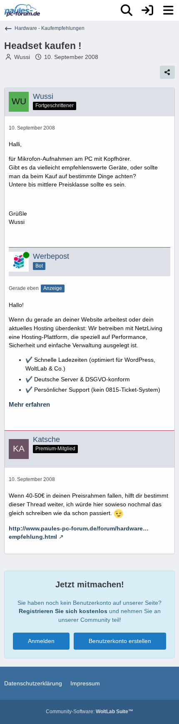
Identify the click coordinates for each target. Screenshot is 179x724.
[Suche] (126, 10)
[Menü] (168, 10)
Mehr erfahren (29, 404)
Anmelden (41, 641)
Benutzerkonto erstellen (120, 641)
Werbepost (51, 256)
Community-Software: (89, 711)
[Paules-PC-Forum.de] (22, 10)
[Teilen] (167, 72)
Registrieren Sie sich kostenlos (63, 611)
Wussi (22, 57)
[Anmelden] (147, 10)
